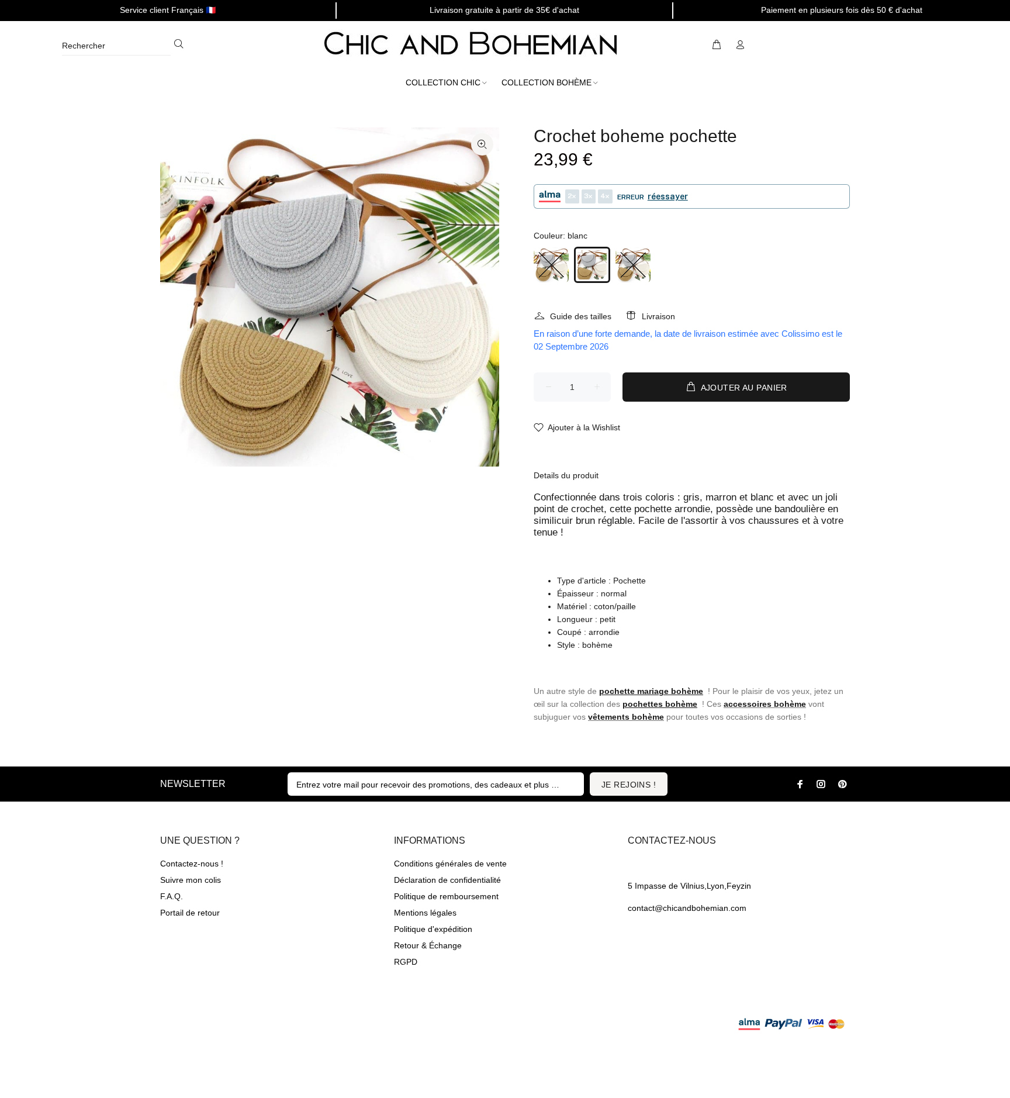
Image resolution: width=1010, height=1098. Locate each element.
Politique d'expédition (433, 929)
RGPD (405, 961)
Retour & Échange (428, 945)
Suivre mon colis (190, 880)
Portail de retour (190, 912)
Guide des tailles (580, 316)
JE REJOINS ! (628, 784)
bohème (790, 704)
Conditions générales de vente (450, 863)
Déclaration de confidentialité (447, 880)
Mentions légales (425, 912)
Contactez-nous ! (191, 863)
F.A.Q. (171, 896)
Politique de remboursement (446, 896)
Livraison (658, 316)
